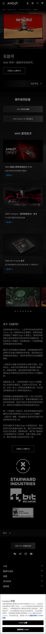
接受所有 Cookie (23, 629)
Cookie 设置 (23, 623)
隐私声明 (33, 615)
